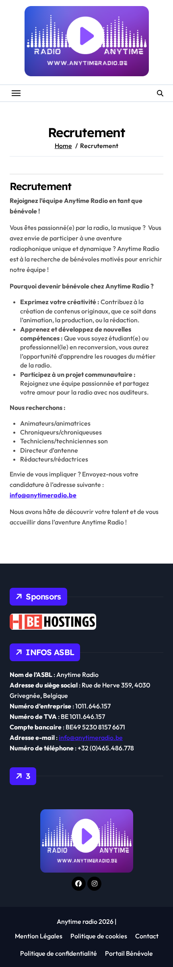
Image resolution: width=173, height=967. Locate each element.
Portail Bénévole (129, 953)
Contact (147, 936)
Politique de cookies (98, 936)
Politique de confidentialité (58, 953)
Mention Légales (38, 936)
